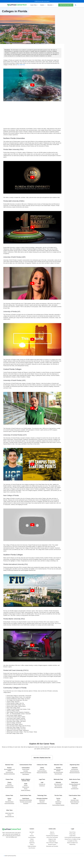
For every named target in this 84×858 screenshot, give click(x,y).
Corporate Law (42, 784)
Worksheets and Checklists (52, 846)
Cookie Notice (72, 835)
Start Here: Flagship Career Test (42, 757)
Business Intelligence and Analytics (9, 770)
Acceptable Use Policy (72, 840)
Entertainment (58, 801)
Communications (26, 767)
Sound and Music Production (58, 805)
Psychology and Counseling (25, 801)
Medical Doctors (25, 787)
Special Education (58, 773)
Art (31, 833)
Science (9, 798)
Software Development (42, 803)
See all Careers (32, 848)
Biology (9, 800)
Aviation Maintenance (74, 801)
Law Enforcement (74, 788)
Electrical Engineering (74, 770)
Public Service (74, 782)
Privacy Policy (72, 833)
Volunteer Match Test (9, 816)
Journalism (25, 770)
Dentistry (26, 785)
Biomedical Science (9, 801)
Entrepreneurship (9, 772)
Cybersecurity (42, 800)
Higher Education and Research (58, 770)
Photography (58, 803)
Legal (42, 782)
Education (58, 767)
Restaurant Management (42, 772)
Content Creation (25, 769)
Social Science (25, 798)
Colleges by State (52, 839)
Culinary (42, 767)
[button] (37, 5)
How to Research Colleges (52, 842)
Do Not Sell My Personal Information (72, 837)
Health (25, 783)
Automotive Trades (75, 800)
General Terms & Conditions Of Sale (72, 839)
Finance (9, 782)
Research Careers (52, 844)
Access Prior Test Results (52, 837)
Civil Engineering (74, 769)
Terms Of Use (72, 832)
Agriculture (32, 832)
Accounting (9, 784)
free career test (21, 64)
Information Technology (42, 798)
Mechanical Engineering (75, 772)
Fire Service (74, 786)
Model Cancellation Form (72, 842)
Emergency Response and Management (74, 785)
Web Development (58, 787)
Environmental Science (9, 803)
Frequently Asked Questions (52, 835)
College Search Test (9, 813)
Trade (74, 798)
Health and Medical (32, 846)
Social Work (25, 803)
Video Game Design (58, 784)
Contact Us (52, 833)
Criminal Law (42, 785)
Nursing (25, 788)
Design (58, 800)
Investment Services (9, 787)
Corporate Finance (9, 785)
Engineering (74, 767)
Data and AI (42, 801)
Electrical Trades (74, 803)
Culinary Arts (42, 769)
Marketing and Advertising (9, 773)
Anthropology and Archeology (26, 800)
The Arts (58, 798)
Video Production (58, 785)
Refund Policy (72, 844)
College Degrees (52, 840)
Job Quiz (9, 814)
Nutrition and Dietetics (42, 770)
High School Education (58, 772)
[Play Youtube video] (32, 85)
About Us (52, 832)
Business (9, 767)
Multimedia (58, 782)
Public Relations (25, 774)
